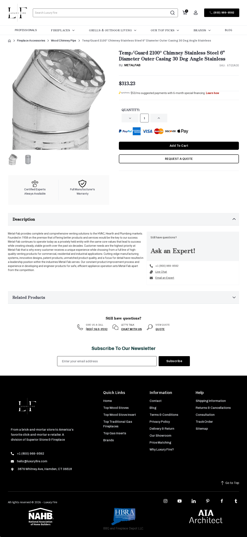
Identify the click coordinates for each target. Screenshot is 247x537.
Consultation (205, 414)
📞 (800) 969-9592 (221, 12)
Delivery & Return (162, 428)
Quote (160, 329)
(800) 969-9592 (97, 329)
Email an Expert (164, 277)
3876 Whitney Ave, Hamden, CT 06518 (44, 469)
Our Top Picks (163, 30)
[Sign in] (195, 12)
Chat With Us (131, 329)
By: (129, 65)
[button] (123, 219)
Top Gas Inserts (114, 433)
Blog (228, 30)
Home (107, 400)
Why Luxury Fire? (162, 449)
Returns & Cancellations (213, 407)
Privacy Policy (160, 421)
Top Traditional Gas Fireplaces (117, 424)
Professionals (26, 30)
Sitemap (202, 428)
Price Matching (160, 442)
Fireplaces (61, 30)
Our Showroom (160, 435)
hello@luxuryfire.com (32, 461)
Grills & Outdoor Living (111, 30)
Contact (156, 400)
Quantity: (131, 109)
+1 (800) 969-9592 (166, 265)
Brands (200, 30)
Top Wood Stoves (116, 407)
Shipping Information (211, 400)
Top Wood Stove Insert (119, 414)
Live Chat (161, 271)
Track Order (204, 421)
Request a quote (179, 159)
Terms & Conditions (164, 414)
